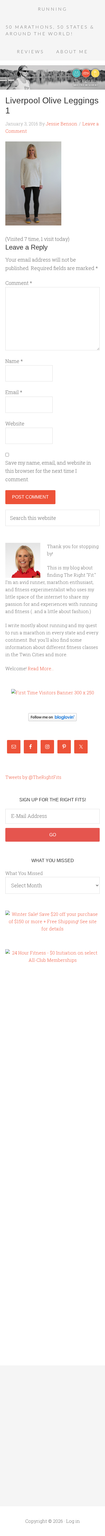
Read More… (41, 668)
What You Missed (24, 873)
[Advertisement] (27, 1065)
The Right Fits (52, 77)
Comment (18, 283)
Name (14, 361)
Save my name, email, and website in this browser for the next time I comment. (48, 471)
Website (14, 423)
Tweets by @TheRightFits (33, 777)
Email (13, 392)
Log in (73, 1521)
